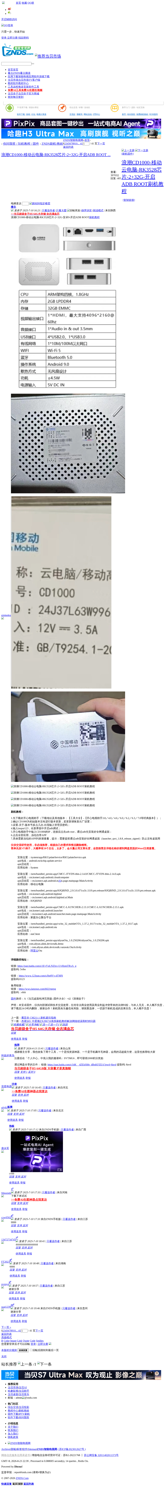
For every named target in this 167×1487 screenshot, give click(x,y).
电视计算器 (41, 114)
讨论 (33, 114)
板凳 (10, 1107)
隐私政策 (13, 1437)
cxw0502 (6, 1217)
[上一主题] (128, 150)
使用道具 (16, 1038)
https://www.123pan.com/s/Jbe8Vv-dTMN (41, 975)
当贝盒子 (23, 93)
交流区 (72, 114)
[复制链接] (129, 200)
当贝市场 (24, 79)
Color (7, 1340)
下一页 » (6, 1327)
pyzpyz (5, 1284)
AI (59, 880)
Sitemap (32, 1449)
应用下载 (29, 76)
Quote (26, 1340)
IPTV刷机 (24, 1414)
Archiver (5, 1449)
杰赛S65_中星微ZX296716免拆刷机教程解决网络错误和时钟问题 (58, 1021)
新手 (124, 114)
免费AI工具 (25, 90)
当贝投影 (24, 1407)
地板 (11, 1126)
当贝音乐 (24, 1394)
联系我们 (13, 1430)
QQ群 (31, 2)
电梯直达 (16, 203)
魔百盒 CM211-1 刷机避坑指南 (38, 1017)
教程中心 (13, 1410)
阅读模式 (98, 210)
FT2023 (5, 1261)
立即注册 (12, 37)
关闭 (4, 1356)
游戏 (28, 114)
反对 (31, 1072)
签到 (15, 97)
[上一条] (25, 1364)
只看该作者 (48, 210)
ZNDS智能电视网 (73, 140)
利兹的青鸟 (7, 1055)
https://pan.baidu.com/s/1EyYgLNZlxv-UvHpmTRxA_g (46, 966)
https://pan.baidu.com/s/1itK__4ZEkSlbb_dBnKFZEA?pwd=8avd (82, 1064)
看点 (19, 73)
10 (76, 143)
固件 (13, 998)
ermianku (6, 615)
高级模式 (6, 1337)
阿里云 (34, 950)
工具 (23, 86)
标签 (19, 1449)
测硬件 (80, 114)
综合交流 (13, 1407)
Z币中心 (96, 114)
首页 (18, 2)
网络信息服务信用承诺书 (15, 1455)
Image (13, 1340)
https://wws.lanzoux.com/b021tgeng (37, 988)
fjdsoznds (6, 1193)
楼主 (13, 206)
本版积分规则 (9, 1350)
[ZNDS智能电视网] (17, 56)
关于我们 (13, 1426)
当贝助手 (24, 1390)
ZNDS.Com (22, 1478)
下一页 (101, 143)
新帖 (13, 1449)
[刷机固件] (127, 153)
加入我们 (13, 1433)
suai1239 (6, 1306)
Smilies (40, 1340)
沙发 (14, 1084)
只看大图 (61, 210)
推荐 (17, 1044)
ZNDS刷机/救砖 (52, 143)
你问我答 (131, 114)
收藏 (24, 2)
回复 (13, 1032)
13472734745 (8, 1239)
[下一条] (44, 1364)
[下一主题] (141, 150)
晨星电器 (6, 1086)
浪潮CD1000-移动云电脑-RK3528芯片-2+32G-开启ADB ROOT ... (56, 155)
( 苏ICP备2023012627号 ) (72, 1449)
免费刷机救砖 (142, 114)
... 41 (80, 143)
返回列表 (68, 147)
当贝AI (23, 1387)
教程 (18, 83)
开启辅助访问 (9, 19)
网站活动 (88, 114)
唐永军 (5, 1148)
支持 (23, 1072)
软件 (25, 1449)
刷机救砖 (24, 1410)
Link (19, 1340)
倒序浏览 (86, 210)
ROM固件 (153, 114)
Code (32, 1340)
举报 (24, 1038)
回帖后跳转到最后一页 (46, 1350)
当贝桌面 (13, 1394)
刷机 (91, 217)
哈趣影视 (13, 1390)
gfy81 (4, 1107)
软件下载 (21, 114)
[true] (32, 63)
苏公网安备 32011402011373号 (101, 1455)
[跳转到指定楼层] (39, 203)
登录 (4, 37)
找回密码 (23, 37)
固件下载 (13, 1414)
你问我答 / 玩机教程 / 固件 (21, 143)
